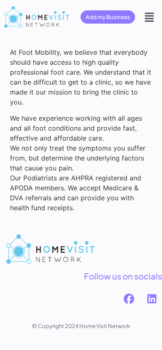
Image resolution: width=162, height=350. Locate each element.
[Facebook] (128, 299)
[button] (149, 17)
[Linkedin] (151, 299)
